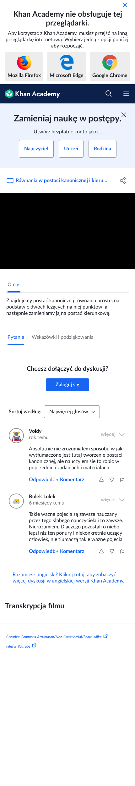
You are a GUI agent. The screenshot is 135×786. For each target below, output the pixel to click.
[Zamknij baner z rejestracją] (123, 115)
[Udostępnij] (123, 180)
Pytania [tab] (16, 337)
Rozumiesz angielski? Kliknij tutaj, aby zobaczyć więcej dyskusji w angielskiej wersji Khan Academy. (68, 577)
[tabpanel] (67, 304)
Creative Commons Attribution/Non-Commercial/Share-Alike (54, 637)
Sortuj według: (25, 411)
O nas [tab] (14, 284)
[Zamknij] (125, 5)
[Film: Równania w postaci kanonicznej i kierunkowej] (67, 231)
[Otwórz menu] (126, 94)
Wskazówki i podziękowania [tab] (63, 337)
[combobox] (72, 411)
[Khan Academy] (30, 94)
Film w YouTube (18, 646)
